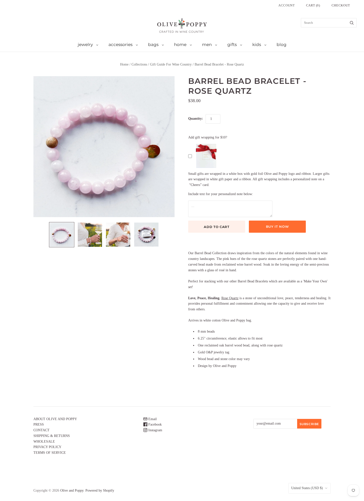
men (207, 44)
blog (281, 44)
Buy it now (277, 226)
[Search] (352, 22)
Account (286, 5)
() (313, 5)
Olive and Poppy (71, 490)
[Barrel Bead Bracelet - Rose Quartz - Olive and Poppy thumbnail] (61, 234)
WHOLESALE (44, 441)
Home (124, 64)
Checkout (341, 5)
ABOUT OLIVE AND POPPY (55, 419)
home (180, 44)
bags (153, 44)
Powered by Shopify (99, 490)
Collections (139, 64)
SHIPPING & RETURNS (51, 436)
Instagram (154, 430)
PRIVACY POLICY (47, 447)
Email (152, 419)
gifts (232, 44)
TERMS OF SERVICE (49, 453)
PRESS (38, 424)
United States (307, 488)
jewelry (85, 44)
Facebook (154, 424)
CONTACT (41, 430)
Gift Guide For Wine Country (171, 64)
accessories (120, 44)
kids (256, 44)
